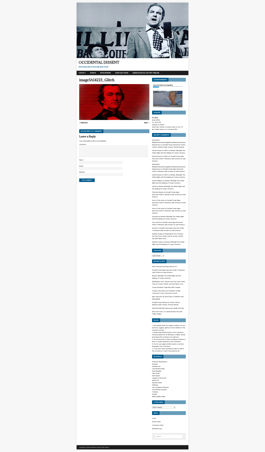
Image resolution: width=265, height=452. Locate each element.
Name (81, 160)
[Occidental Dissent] (132, 57)
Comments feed (157, 425)
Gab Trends (156, 373)
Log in (154, 418)
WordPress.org (157, 428)
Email (81, 166)
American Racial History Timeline (145, 73)
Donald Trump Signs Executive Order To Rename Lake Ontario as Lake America (169, 158)
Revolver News (157, 382)
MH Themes (105, 447)
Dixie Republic (156, 371)
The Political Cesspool (159, 389)
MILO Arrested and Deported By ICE (164, 266)
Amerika (155, 364)
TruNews (155, 392)
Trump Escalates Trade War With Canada (166, 287)
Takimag (155, 385)
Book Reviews (105, 73)
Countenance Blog (158, 368)
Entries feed (156, 421)
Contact (82, 73)
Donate (93, 73)
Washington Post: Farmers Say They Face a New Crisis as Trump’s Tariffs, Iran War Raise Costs (167, 236)
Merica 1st (155, 380)
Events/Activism (121, 73)
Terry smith (156, 222)
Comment (82, 144)
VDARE (154, 394)
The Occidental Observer (160, 387)
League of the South (159, 378)
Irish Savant (156, 376)
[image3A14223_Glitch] (114, 119)
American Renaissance (159, 362)
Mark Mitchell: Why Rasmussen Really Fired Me (168, 308)
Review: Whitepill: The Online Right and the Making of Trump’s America (168, 151)
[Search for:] (169, 436)
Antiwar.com (156, 366)
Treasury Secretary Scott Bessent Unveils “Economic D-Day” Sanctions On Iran (166, 292)
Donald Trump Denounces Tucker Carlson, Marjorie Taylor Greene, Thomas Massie (168, 146)
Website (82, 172)
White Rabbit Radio (158, 396)
